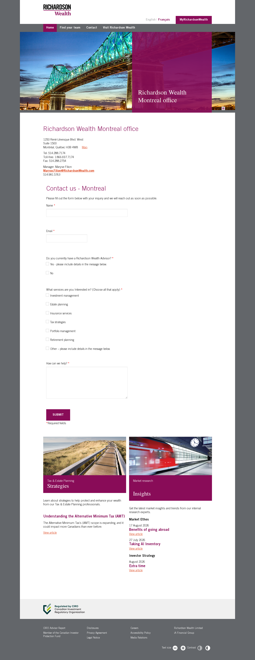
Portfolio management (63, 331)
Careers (134, 628)
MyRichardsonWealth (194, 19)
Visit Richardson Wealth (119, 27)
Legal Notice (93, 638)
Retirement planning (62, 340)
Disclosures (93, 628)
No (51, 273)
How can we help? (57, 363)
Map (84, 147)
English (151, 19)
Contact (91, 27)
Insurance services (61, 313)
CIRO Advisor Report (54, 628)
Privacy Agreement (97, 633)
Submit (58, 414)
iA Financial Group (184, 633)
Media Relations (138, 638)
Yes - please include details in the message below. (78, 264)
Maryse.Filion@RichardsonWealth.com (68, 170)
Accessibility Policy (140, 633)
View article (50, 532)
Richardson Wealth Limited (188, 628)
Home (50, 27)
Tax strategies (58, 322)
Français (164, 19)
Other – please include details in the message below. (80, 349)
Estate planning (59, 304)
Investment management (64, 296)
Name (50, 206)
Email (50, 231)
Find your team (70, 27)
